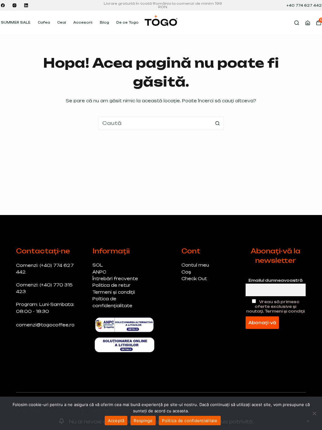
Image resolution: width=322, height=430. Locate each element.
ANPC (99, 271)
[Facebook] (3, 5)
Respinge (143, 420)
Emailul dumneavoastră (275, 280)
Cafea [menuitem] (44, 22)
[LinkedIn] (26, 5)
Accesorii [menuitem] (82, 22)
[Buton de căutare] (217, 123)
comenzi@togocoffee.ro (45, 324)
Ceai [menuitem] (61, 22)
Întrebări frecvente (115, 278)
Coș (186, 271)
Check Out (194, 278)
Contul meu (195, 265)
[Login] (307, 22)
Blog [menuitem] (104, 22)
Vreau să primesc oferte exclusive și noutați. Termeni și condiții (275, 306)
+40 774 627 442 (304, 5)
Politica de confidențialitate (189, 420)
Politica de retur (111, 285)
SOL (97, 265)
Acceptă (116, 420)
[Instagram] (14, 5)
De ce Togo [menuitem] (127, 22)
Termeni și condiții (113, 292)
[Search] (296, 22)
